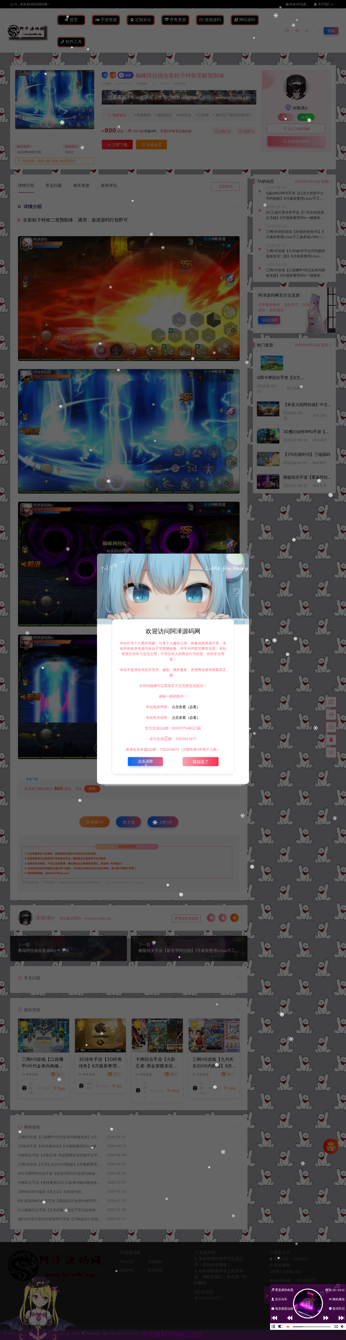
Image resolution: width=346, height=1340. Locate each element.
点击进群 (145, 761)
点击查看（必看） (185, 707)
